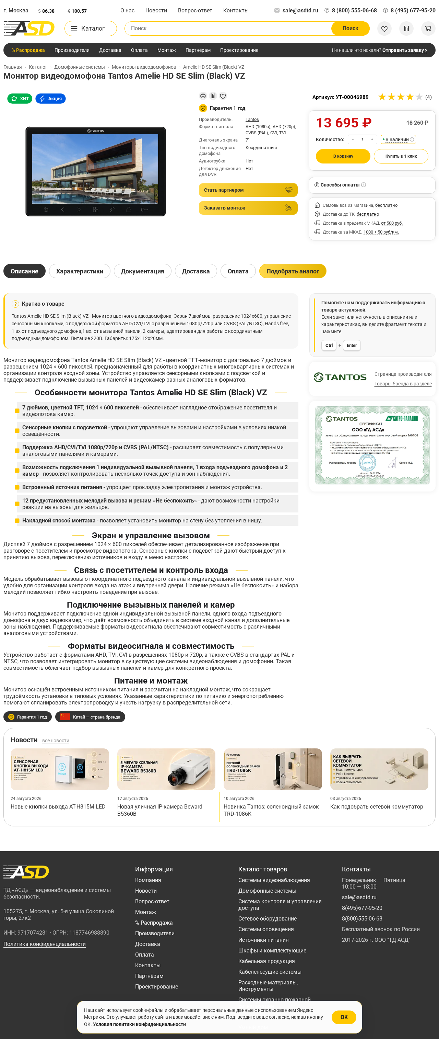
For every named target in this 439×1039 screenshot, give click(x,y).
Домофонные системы (267, 891)
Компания (148, 880)
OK (344, 1017)
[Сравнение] (406, 28)
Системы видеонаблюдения (274, 880)
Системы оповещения (266, 929)
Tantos (252, 119)
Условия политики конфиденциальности (139, 1024)
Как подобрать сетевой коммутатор (376, 806)
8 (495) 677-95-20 (413, 10)
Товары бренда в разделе (403, 383)
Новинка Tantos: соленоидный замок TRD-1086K (271, 810)
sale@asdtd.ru (300, 10)
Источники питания (263, 940)
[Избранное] (384, 28)
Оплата (139, 50)
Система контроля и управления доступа (280, 904)
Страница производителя (403, 374)
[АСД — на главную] (29, 28)
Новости (156, 10)
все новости (55, 740)
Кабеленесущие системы (269, 972)
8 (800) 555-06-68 (354, 10)
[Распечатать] (203, 96)
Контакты (236, 10)
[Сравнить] (213, 96)
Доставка (110, 50)
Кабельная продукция (266, 961)
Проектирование (239, 50)
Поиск (350, 28)
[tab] (24, 271)
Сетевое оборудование (267, 918)
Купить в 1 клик (401, 156)
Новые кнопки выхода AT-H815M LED (58, 806)
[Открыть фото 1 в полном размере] (95, 172)
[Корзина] (428, 28)
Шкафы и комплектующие (272, 950)
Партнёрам (198, 50)
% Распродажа (28, 50)
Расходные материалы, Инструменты (268, 985)
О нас (127, 10)
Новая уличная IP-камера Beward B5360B (159, 810)
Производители (72, 50)
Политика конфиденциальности (44, 944)
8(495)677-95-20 (362, 908)
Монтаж (166, 50)
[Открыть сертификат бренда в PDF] (372, 445)
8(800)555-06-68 (362, 918)
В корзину (343, 156)
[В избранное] (223, 96)
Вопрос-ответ (195, 10)
